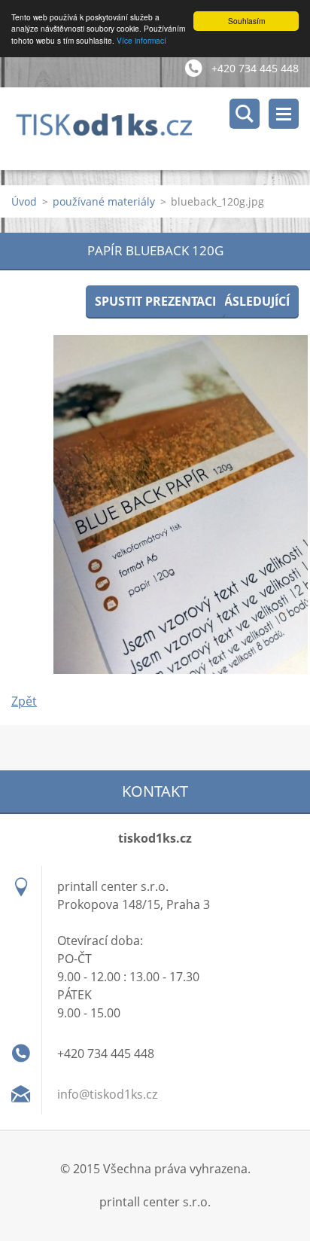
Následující (252, 301)
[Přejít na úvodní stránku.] (160, 128)
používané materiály (104, 201)
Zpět (24, 701)
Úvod (24, 201)
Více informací (141, 40)
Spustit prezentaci (155, 301)
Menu (284, 114)
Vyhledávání (244, 114)
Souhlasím (246, 20)
